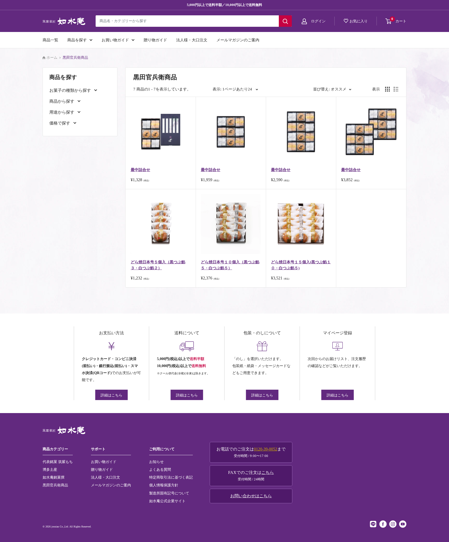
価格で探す (60, 123)
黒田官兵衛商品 (55, 485)
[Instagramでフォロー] (393, 524)
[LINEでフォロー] (373, 524)
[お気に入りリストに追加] (184, 108)
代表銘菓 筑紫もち (58, 462)
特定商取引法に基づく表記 (171, 477)
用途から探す (62, 112)
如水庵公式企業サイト (167, 501)
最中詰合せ (140, 170)
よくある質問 (160, 469)
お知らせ (156, 462)
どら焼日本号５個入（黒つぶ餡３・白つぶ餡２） (158, 265)
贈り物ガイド (155, 40)
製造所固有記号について (169, 493)
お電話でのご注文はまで (251, 452)
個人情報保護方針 (163, 485)
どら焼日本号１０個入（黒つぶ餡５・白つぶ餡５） (230, 265)
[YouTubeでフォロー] (402, 524)
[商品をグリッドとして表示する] (387, 89)
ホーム (52, 58)
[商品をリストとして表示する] (396, 89)
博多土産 (50, 469)
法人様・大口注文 (191, 40)
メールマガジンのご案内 (237, 40)
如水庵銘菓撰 (53, 477)
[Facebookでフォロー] (383, 524)
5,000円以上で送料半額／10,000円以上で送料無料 (224, 5)
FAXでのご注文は (251, 475)
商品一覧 (50, 40)
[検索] (285, 21)
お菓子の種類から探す (70, 90)
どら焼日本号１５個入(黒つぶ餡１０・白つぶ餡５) (301, 265)
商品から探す (62, 101)
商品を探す (77, 40)
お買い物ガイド (115, 40)
